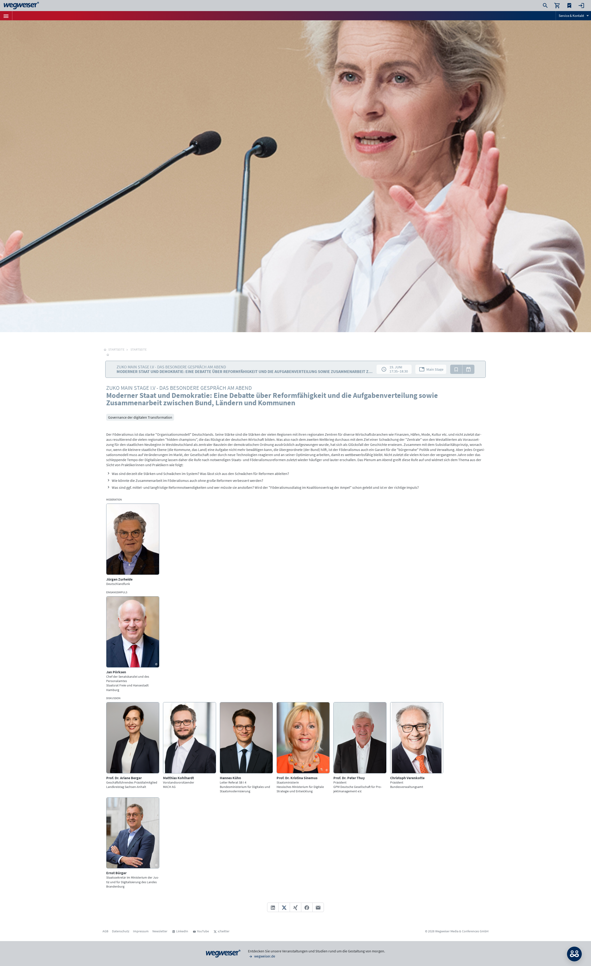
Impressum (141, 931)
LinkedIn (182, 931)
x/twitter (223, 931)
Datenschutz (120, 931)
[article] (132, 545)
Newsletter (159, 931)
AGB (105, 931)
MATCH (574, 954)
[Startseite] (107, 354)
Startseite (138, 349)
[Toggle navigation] (6, 15)
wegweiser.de (264, 956)
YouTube (203, 931)
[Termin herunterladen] (468, 369)
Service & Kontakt (571, 15)
